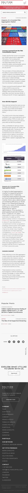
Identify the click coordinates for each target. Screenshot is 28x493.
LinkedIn (5, 472)
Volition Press (6, 315)
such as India (16, 232)
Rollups (3, 17)
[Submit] (25, 12)
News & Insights (8, 430)
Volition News (7, 456)
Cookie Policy (7, 424)
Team (4, 409)
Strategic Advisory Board (12, 444)
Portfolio (6, 427)
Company (5, 432)
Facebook (6, 475)
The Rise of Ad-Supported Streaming (13, 321)
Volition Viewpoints (10, 458)
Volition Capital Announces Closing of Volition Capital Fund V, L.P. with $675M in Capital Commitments (13, 310)
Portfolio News (8, 453)
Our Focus (6, 411)
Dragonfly (5, 220)
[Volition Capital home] (6, 3)
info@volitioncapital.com (12, 469)
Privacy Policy (7, 419)
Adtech (3, 318)
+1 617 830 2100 (7, 467)
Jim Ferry (5, 24)
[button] (14, 7)
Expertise (6, 435)
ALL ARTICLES (14, 335)
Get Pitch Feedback (9, 448)
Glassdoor (6, 480)
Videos (4, 461)
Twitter (5, 477)
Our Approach (7, 414)
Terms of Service (8, 422)
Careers (5, 417)
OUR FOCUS (14, 373)
